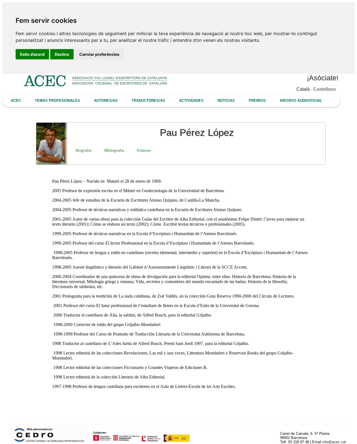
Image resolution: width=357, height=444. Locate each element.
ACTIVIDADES (191, 100)
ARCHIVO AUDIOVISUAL (301, 100)
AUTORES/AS (106, 100)
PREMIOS (257, 100)
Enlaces (144, 150)
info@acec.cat (334, 442)
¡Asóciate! (322, 78)
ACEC (16, 100)
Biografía (83, 150)
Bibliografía (114, 150)
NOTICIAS (226, 100)
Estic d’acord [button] (32, 54)
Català (303, 89)
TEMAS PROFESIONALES (57, 100)
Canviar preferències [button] (99, 54)
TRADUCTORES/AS (148, 100)
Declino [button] (62, 54)
